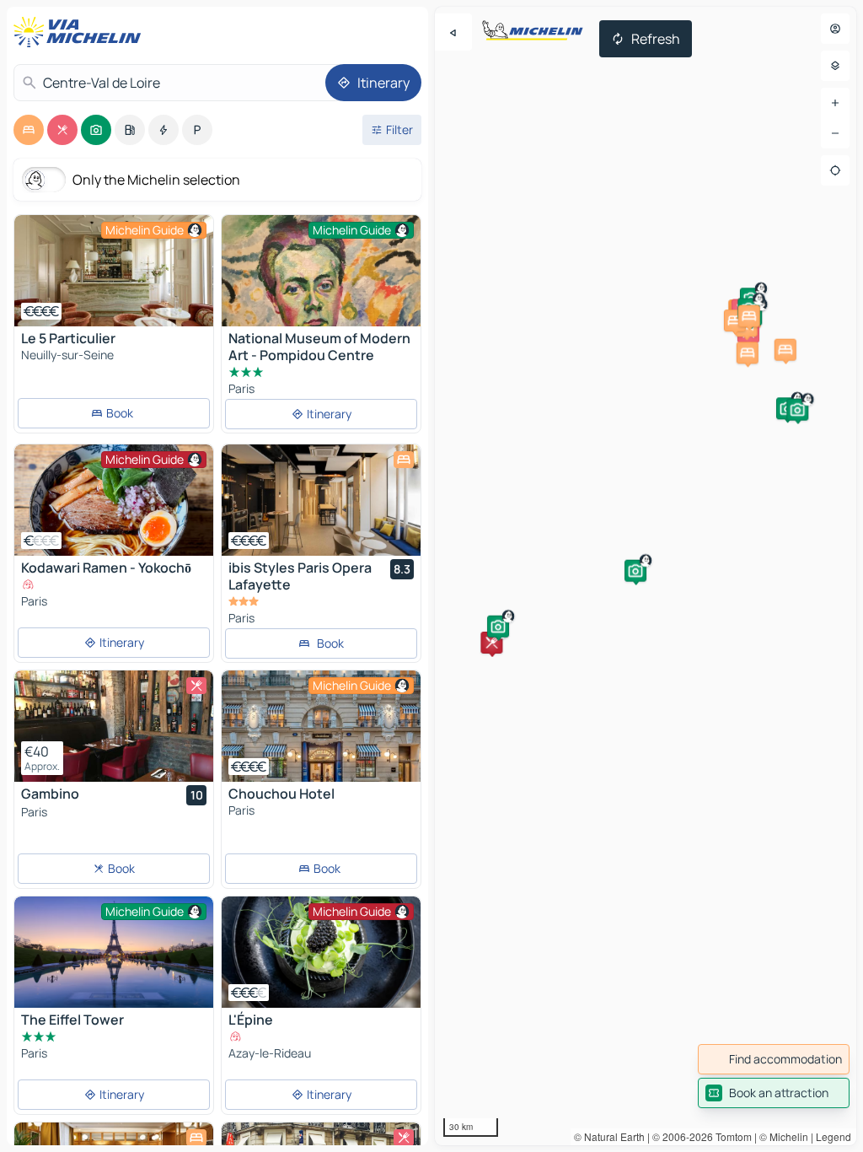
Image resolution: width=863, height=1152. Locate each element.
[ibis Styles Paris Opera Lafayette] (321, 500)
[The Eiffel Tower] (113, 952)
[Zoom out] (835, 133)
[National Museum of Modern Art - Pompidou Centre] (321, 314)
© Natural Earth (609, 1136)
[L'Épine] (321, 952)
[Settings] (835, 66)
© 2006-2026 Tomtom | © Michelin (730, 1136)
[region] (113, 270)
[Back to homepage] (80, 32)
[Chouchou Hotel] (321, 726)
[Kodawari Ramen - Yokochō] (113, 500)
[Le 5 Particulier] (113, 270)
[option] (28, 130)
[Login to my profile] (835, 28)
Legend (833, 1136)
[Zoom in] (835, 103)
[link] (774, 1059)
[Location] (835, 170)
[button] (491, 643)
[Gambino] (113, 726)
